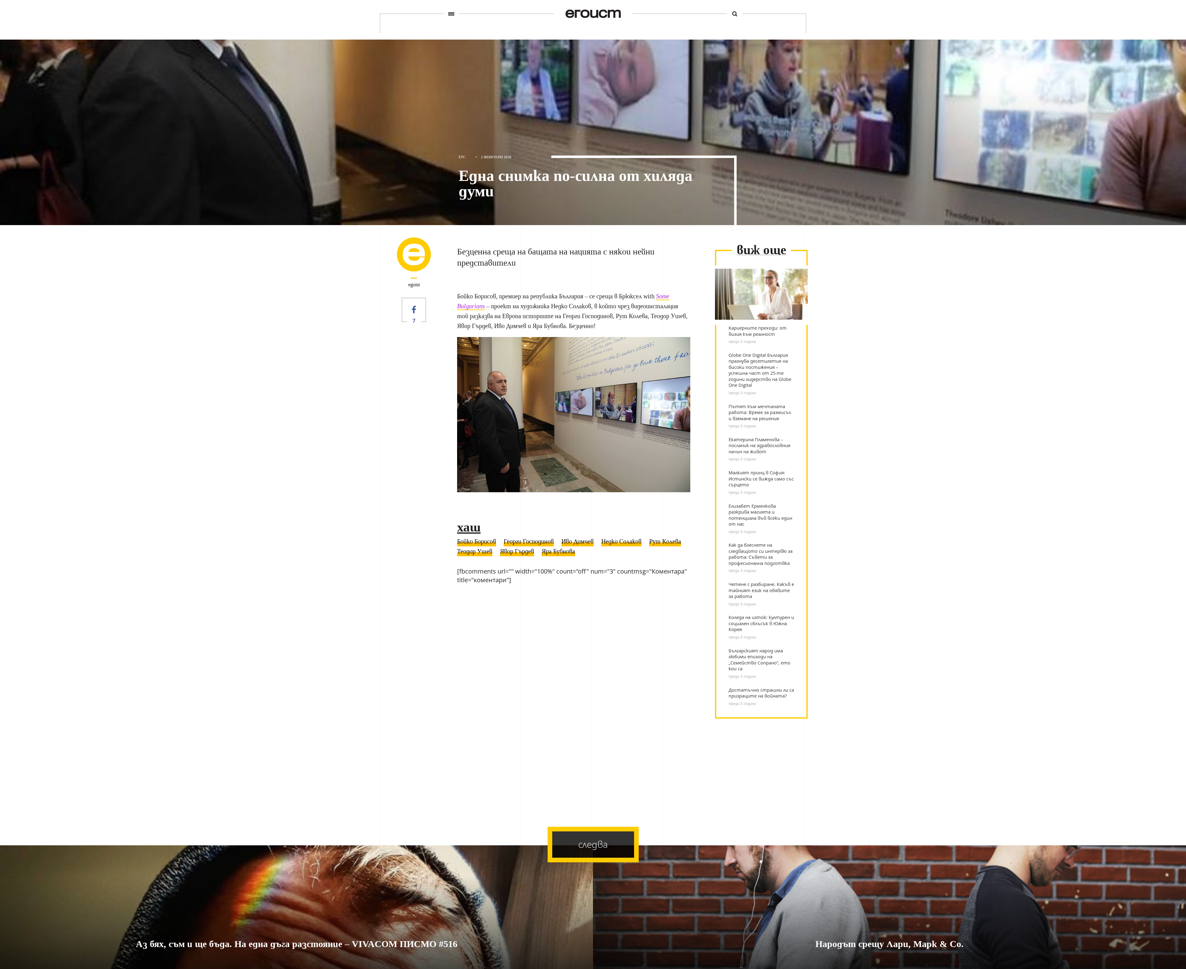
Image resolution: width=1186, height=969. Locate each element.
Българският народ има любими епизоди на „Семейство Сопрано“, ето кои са (759, 660)
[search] (734, 14)
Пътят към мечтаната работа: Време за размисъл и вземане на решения (760, 412)
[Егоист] (593, 14)
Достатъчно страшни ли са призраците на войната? (761, 693)
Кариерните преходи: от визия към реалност (758, 331)
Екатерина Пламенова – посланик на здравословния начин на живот (759, 446)
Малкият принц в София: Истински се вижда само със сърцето (761, 479)
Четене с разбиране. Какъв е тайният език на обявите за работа (761, 590)
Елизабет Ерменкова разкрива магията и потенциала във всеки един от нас (760, 515)
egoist (414, 284)
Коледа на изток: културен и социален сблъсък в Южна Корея (761, 623)
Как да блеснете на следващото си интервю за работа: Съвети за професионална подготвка (761, 554)
